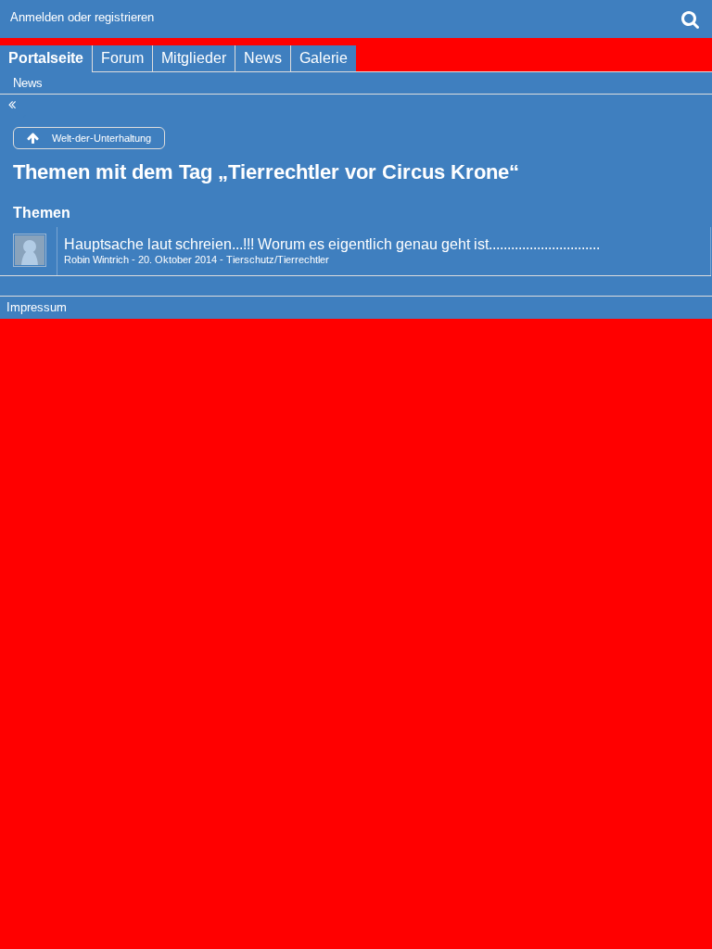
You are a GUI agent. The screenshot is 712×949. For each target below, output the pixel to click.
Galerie (323, 58)
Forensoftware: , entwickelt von (356, 339)
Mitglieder (193, 58)
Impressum (36, 307)
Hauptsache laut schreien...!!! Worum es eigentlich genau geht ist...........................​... (332, 244)
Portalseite (45, 58)
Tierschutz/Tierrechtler (277, 259)
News (263, 58)
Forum (122, 58)
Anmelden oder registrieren (82, 17)
